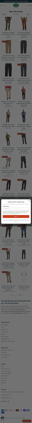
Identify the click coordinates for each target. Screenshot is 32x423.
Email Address (6, 206)
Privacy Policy (14, 213)
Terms (17, 213)
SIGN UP (16, 216)
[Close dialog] (29, 201)
